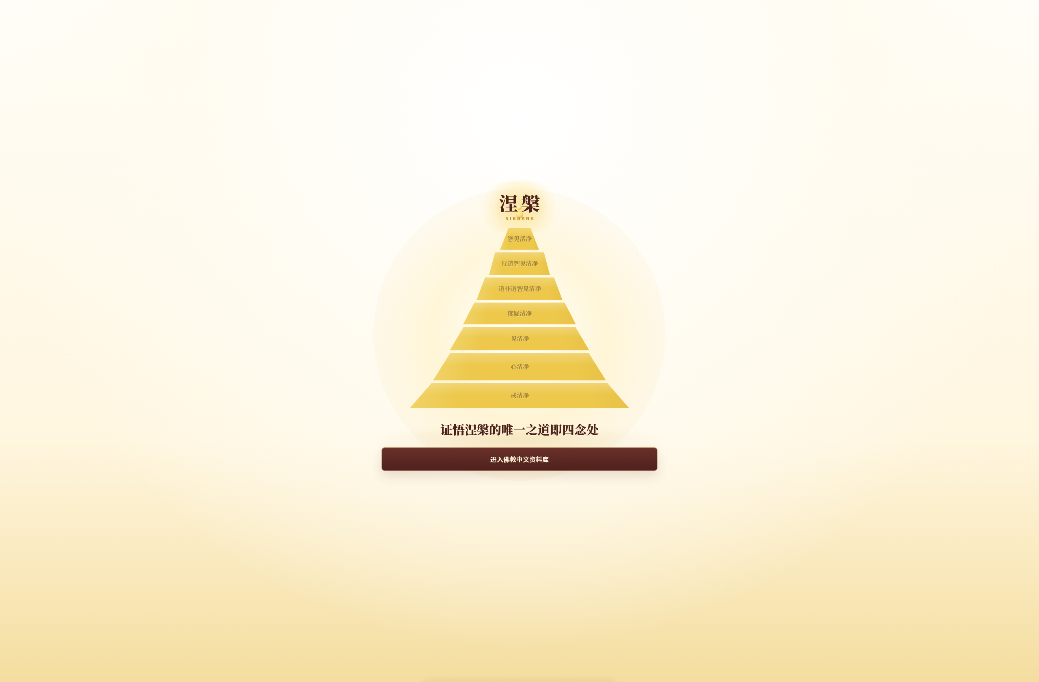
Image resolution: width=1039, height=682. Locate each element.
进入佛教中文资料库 (519, 459)
